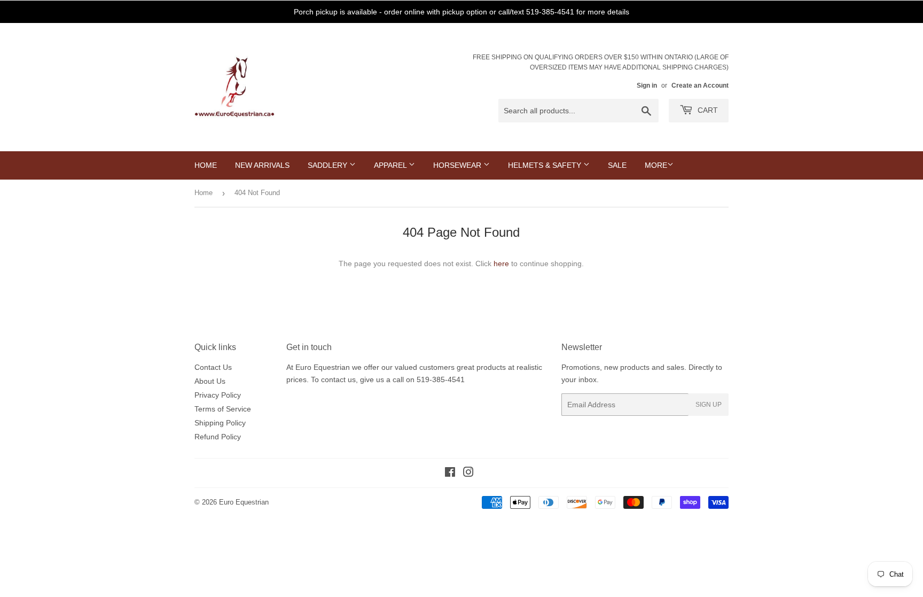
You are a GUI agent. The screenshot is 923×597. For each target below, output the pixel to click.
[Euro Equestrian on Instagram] (468, 473)
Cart (706, 110)
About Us (209, 381)
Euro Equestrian (244, 502)
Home (205, 165)
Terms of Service (222, 409)
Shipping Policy (220, 422)
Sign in (647, 85)
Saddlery (328, 165)
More (656, 165)
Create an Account (700, 85)
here (501, 263)
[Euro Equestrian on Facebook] (450, 473)
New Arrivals (262, 165)
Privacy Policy (217, 395)
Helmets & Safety (545, 165)
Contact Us (213, 367)
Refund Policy (217, 436)
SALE (617, 165)
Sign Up (708, 404)
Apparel (391, 165)
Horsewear (458, 165)
